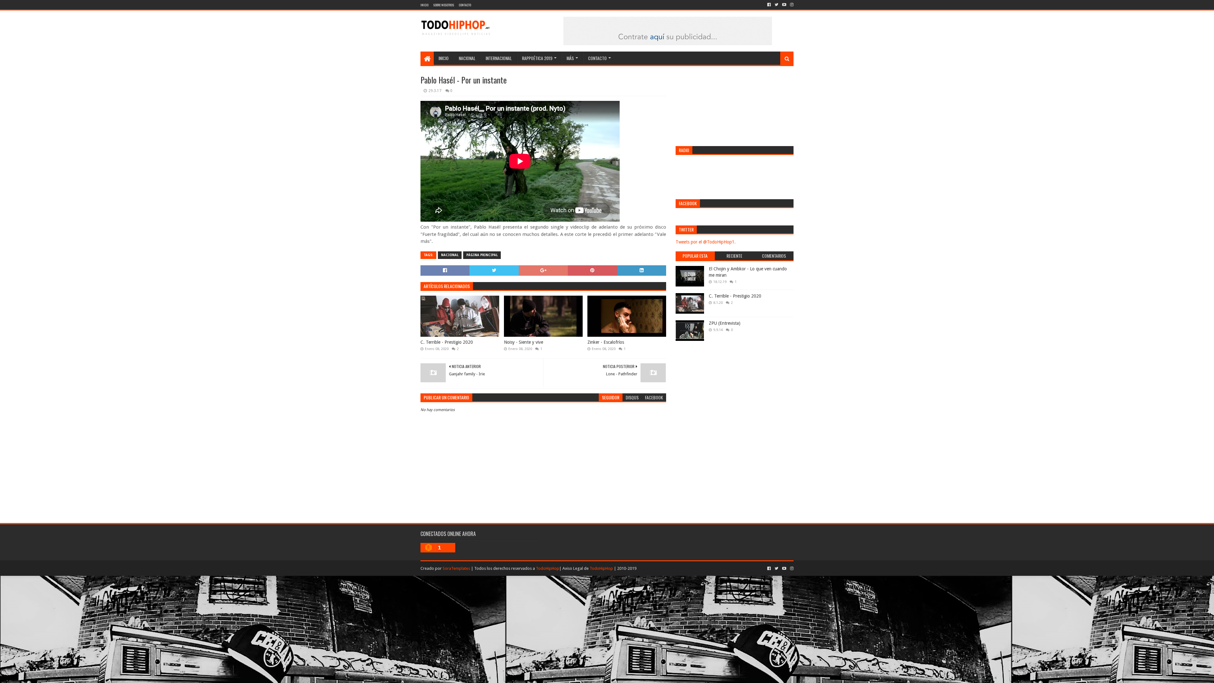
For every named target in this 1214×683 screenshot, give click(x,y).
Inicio (424, 5)
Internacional (499, 58)
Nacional (467, 58)
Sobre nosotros (443, 5)
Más (570, 58)
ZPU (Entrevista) (724, 323)
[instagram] (791, 4)
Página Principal (482, 255)
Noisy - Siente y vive (523, 342)
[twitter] (776, 4)
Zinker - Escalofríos (605, 342)
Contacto (465, 5)
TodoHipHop (547, 568)
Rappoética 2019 (537, 58)
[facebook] (769, 4)
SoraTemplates (456, 568)
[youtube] (784, 4)
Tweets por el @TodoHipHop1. (706, 241)
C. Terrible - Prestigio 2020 (446, 342)
